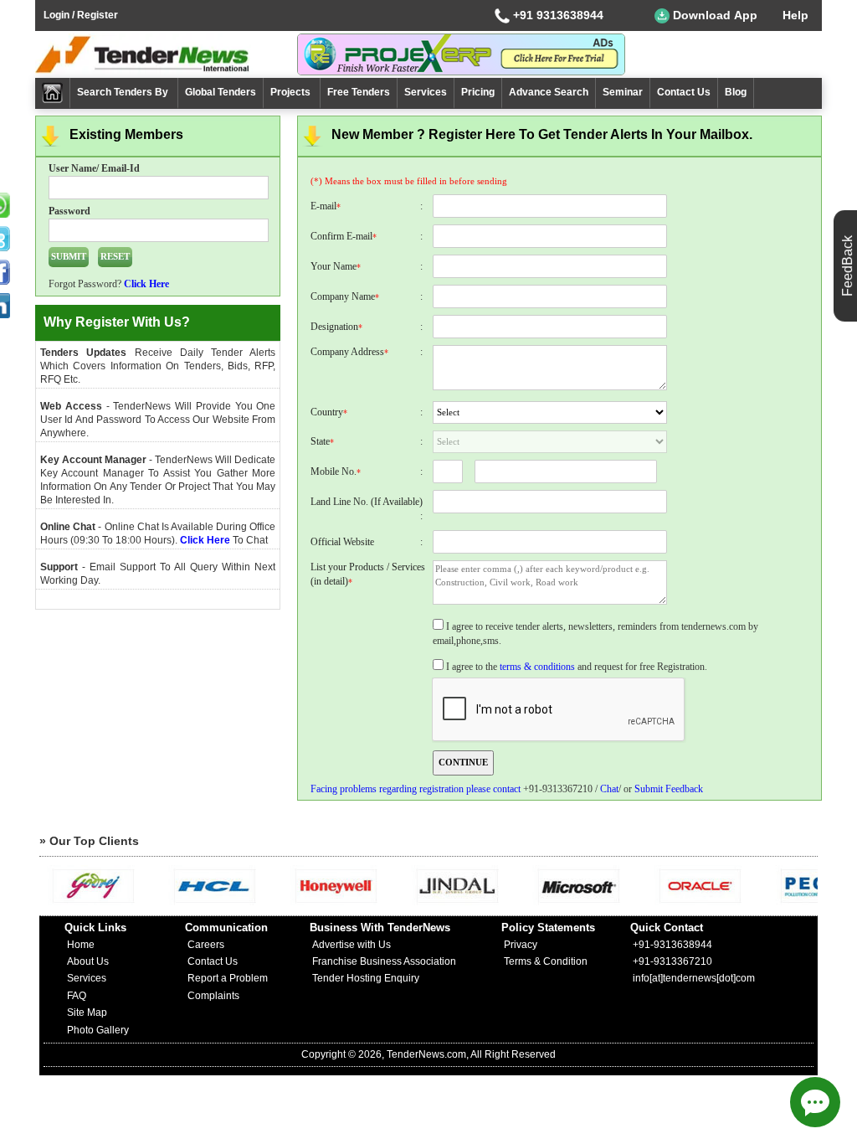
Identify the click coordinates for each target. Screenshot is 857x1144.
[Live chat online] (815, 1102)
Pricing (478, 92)
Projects (291, 92)
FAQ (76, 996)
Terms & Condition (546, 961)
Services (425, 92)
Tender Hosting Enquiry (365, 978)
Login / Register (81, 15)
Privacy (520, 945)
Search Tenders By (124, 92)
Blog (736, 92)
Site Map (87, 1012)
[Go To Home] (52, 93)
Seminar (623, 92)
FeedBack (847, 265)
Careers (205, 945)
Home (81, 945)
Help (795, 15)
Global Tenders (220, 92)
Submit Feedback (668, 789)
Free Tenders (358, 92)
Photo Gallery (98, 1030)
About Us (88, 961)
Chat (609, 789)
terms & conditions (537, 666)
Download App (713, 15)
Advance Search (548, 92)
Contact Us (684, 92)
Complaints (213, 996)
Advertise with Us (351, 945)
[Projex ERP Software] (461, 53)
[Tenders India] (166, 54)
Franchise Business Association (384, 961)
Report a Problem (227, 978)
